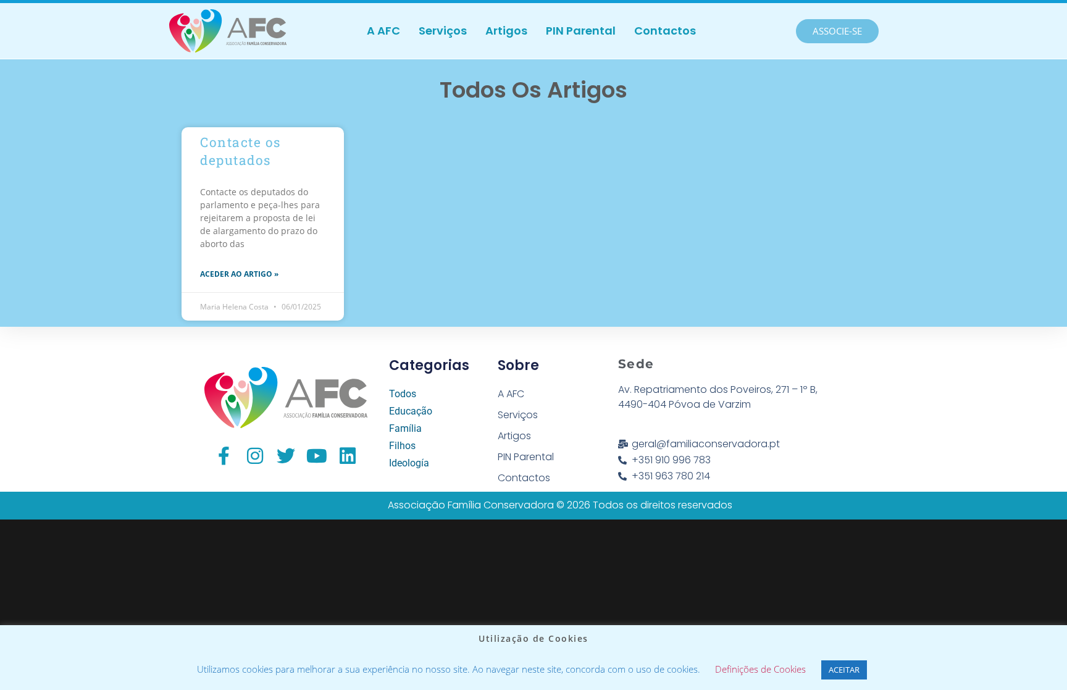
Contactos (665, 30)
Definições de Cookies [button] (760, 669)
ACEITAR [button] (844, 669)
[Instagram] (255, 456)
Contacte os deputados (240, 151)
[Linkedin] (347, 456)
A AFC (383, 30)
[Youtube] (317, 456)
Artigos (506, 30)
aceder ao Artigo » (239, 274)
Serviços (443, 30)
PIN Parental (581, 30)
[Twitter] (286, 456)
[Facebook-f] (224, 456)
